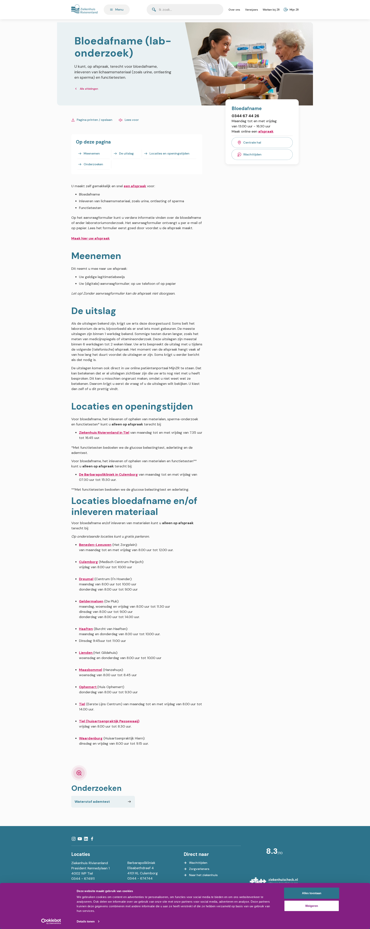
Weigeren (311, 905)
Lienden (86, 652)
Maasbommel (90, 670)
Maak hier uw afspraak (90, 238)
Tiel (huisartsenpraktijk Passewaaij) (109, 721)
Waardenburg (91, 738)
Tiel (82, 704)
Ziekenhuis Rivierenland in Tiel (104, 432)
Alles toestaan (311, 893)
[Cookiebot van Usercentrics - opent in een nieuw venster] (51, 921)
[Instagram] (73, 838)
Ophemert (88, 687)
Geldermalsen (91, 601)
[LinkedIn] (86, 838)
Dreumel (86, 579)
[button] (211, 9)
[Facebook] (92, 838)
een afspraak (135, 186)
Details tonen (86, 921)
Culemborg (88, 562)
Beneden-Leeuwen (95, 544)
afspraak (265, 131)
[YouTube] (79, 838)
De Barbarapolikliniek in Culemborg (108, 474)
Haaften (86, 629)
